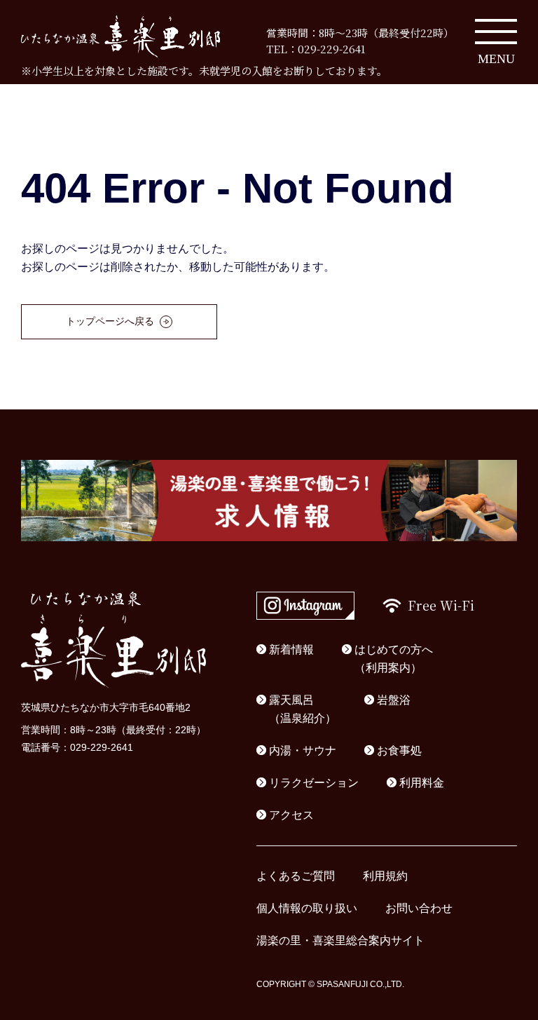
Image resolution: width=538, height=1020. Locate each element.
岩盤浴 (394, 700)
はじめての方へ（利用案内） (393, 659)
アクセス (291, 815)
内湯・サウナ (302, 750)
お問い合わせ (419, 908)
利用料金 (421, 783)
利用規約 (385, 876)
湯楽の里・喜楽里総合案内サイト (340, 940)
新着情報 (291, 649)
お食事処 (399, 750)
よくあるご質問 (295, 876)
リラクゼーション (314, 783)
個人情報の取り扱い (306, 908)
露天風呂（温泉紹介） (302, 709)
